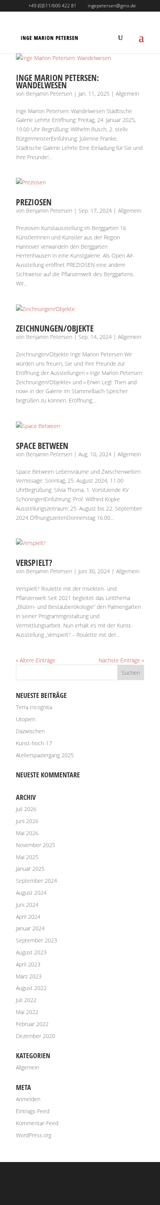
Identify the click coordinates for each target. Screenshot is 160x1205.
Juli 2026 (26, 809)
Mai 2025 (27, 857)
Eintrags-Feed (32, 1111)
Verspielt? (34, 562)
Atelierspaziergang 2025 (45, 755)
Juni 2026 (27, 821)
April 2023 (28, 964)
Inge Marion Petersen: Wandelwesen (57, 81)
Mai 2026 (27, 833)
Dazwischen (30, 731)
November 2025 (35, 845)
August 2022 (31, 988)
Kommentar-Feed (37, 1123)
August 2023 (31, 952)
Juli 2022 (26, 1000)
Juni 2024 (27, 904)
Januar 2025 (30, 868)
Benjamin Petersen (49, 93)
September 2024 (36, 880)
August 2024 (31, 892)
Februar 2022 (32, 1024)
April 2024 (28, 916)
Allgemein (127, 93)
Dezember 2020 (35, 1036)
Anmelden (28, 1099)
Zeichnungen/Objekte (55, 328)
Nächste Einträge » (121, 660)
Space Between (42, 445)
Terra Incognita (34, 707)
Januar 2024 (30, 928)
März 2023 (29, 976)
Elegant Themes (78, 1185)
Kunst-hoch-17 (34, 743)
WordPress (80, 1194)
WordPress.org (33, 1135)
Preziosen (34, 202)
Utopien (25, 719)
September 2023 (36, 940)
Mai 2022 (27, 1012)
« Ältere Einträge (36, 660)
